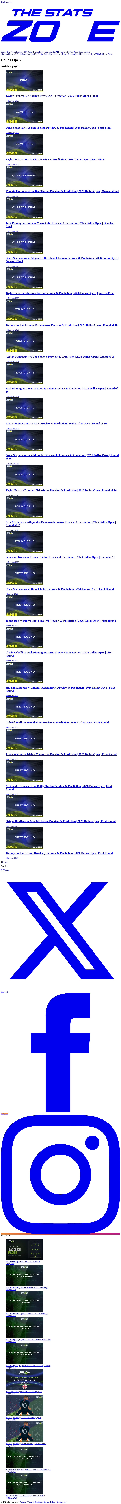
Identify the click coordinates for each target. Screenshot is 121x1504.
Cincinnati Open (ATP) (9, 54)
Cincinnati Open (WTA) (28, 54)
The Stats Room (72, 52)
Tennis (19, 52)
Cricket (52, 52)
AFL (57, 52)
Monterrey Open (60, 54)
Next (5, 862)
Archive (23, 1502)
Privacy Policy (49, 1502)
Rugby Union (44, 52)
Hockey (63, 52)
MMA (25, 52)
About (81, 52)
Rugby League (33, 52)
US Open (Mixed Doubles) (77, 54)
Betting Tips (5, 52)
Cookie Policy (61, 1502)
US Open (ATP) (94, 54)
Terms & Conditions (35, 1502)
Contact (87, 52)
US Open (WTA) (106, 54)
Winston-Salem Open (45, 54)
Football (14, 52)
